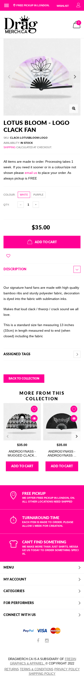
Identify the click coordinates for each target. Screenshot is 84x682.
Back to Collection (24, 378)
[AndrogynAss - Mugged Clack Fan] (22, 421)
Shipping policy (42, 673)
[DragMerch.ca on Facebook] (38, 641)
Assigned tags (17, 354)
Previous (7, 436)
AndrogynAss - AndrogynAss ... (62, 453)
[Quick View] (34, 418)
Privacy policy (67, 669)
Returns (11, 669)
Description (15, 269)
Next (76, 436)
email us (31, 173)
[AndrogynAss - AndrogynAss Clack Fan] (61, 421)
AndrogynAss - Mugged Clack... (22, 453)
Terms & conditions (36, 669)
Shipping (10, 147)
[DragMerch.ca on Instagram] (46, 641)
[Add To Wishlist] (8, 256)
